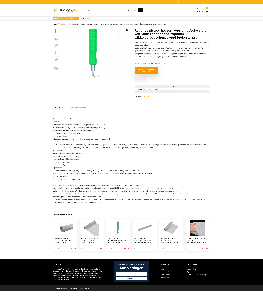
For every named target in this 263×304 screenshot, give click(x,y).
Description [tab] (60, 108)
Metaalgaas (73, 24)
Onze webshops (166, 275)
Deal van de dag (86, 18)
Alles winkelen (166, 272)
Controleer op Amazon (146, 70)
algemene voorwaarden (195, 272)
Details (166, 63)
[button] (127, 30)
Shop (63, 24)
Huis (162, 269)
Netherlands (148, 89)
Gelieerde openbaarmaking (196, 275)
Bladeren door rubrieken (64, 18)
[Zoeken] (140, 10)
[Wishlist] (196, 9)
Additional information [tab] (78, 108)
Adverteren (165, 278)
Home (55, 24)
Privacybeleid (191, 269)
